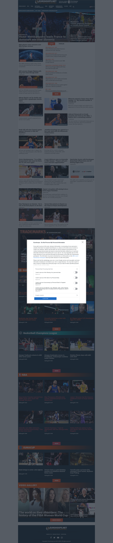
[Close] (83, 242)
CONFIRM (45, 298)
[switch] (76, 272)
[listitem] (56, 269)
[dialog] (56, 271)
